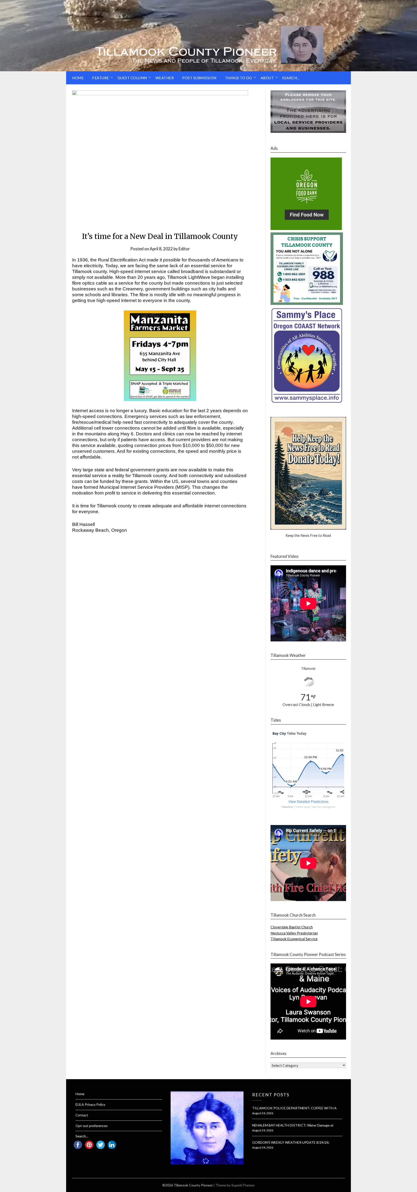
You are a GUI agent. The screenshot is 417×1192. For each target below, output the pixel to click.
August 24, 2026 (262, 1113)
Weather (164, 78)
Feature (100, 78)
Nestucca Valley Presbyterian (294, 933)
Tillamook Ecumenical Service (294, 939)
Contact (82, 1115)
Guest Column (132, 78)
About (267, 78)
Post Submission (199, 78)
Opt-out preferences (92, 1126)
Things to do (238, 78)
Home (78, 78)
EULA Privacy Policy (90, 1104)
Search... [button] (290, 78)
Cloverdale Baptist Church (292, 927)
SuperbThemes (243, 1185)
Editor (184, 248)
